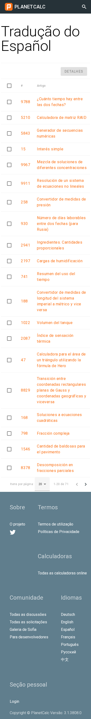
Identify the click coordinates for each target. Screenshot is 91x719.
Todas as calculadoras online (62, 573)
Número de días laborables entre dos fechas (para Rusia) (61, 224)
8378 (25, 467)
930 (24, 223)
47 (23, 360)
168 (24, 417)
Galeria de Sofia (23, 629)
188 (24, 301)
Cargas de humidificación (60, 261)
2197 (25, 261)
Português (70, 644)
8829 (25, 390)
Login (14, 701)
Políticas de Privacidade (58, 531)
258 (24, 202)
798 (24, 433)
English (67, 622)
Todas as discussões (28, 614)
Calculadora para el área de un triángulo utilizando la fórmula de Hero (61, 360)
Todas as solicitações (28, 622)
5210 (25, 117)
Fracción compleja (53, 433)
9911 (25, 183)
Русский (68, 652)
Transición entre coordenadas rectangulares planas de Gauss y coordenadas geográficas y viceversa (61, 390)
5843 (25, 133)
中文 (65, 659)
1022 (25, 322)
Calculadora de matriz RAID (61, 117)
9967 (25, 164)
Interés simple (50, 149)
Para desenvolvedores (29, 637)
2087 (25, 338)
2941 (25, 245)
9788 (25, 102)
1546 (25, 449)
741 (24, 276)
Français (68, 637)
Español (67, 629)
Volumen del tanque (55, 322)
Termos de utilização (55, 524)
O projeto (17, 524)
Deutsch (68, 614)
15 (23, 149)
